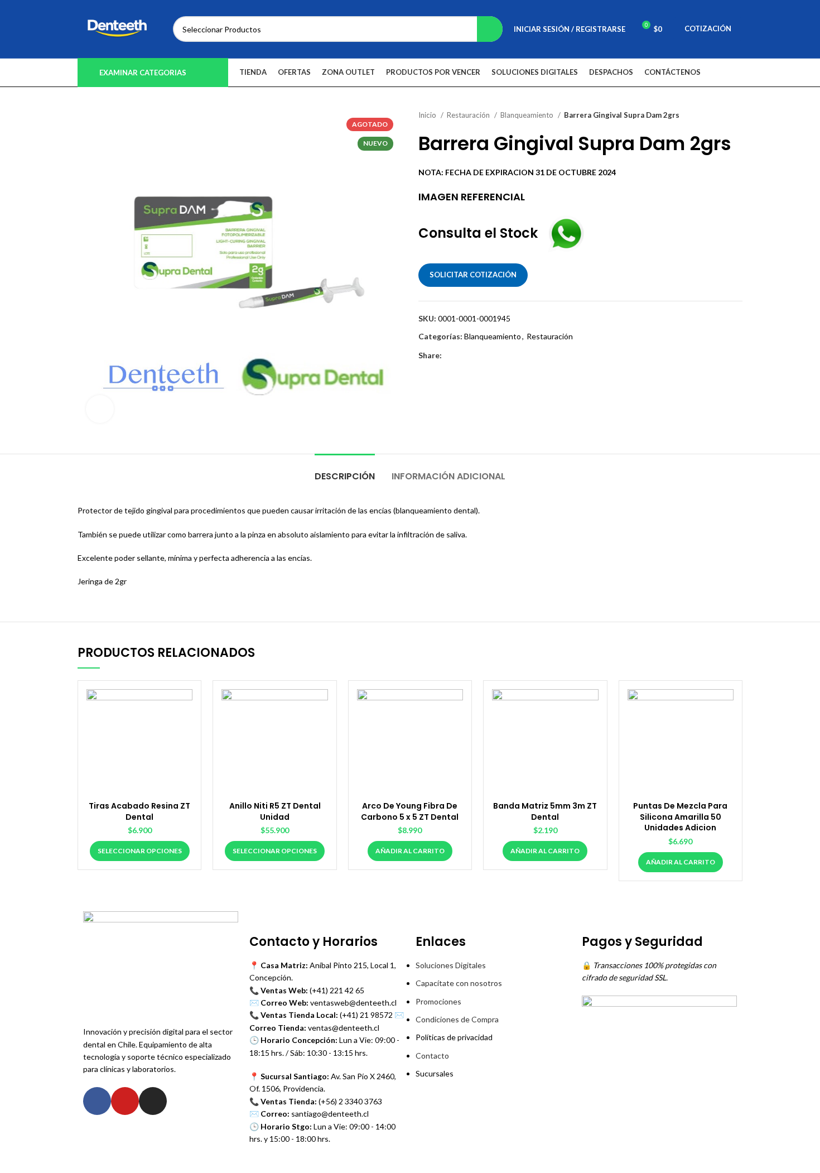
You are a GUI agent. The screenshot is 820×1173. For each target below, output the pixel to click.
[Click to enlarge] (100, 409)
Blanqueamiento (527, 114)
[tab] (345, 471)
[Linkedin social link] (489, 355)
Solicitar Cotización (473, 274)
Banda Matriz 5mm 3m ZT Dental (545, 811)
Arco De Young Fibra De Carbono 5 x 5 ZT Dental (410, 811)
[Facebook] (97, 1101)
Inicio (428, 114)
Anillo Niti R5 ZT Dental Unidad (275, 811)
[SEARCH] (490, 29)
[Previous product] (714, 115)
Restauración (469, 114)
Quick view (184, 707)
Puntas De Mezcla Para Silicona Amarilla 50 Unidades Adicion (680, 816)
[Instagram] (153, 1101)
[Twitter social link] (463, 355)
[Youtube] (125, 1101)
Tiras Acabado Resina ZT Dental (139, 811)
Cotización (707, 28)
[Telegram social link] (502, 355)
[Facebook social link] (451, 355)
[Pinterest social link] (476, 355)
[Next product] (736, 115)
